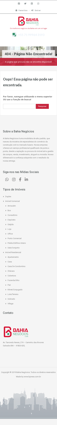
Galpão (11, 224)
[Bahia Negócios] (28, 21)
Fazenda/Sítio (13, 280)
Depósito (11, 220)
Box (9, 210)
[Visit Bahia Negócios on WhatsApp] (7, 180)
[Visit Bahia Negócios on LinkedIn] (26, 180)
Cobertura (12, 276)
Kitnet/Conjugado (15, 290)
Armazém (12, 206)
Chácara (11, 271)
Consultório (12, 215)
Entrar (37, 10)
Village (10, 303)
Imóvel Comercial (12, 201)
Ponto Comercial (14, 238)
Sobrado (11, 299)
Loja (9, 229)
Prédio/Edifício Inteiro (17, 243)
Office (10, 234)
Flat (9, 285)
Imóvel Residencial (13, 252)
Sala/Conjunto (14, 248)
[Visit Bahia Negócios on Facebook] (20, 180)
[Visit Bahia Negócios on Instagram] (13, 180)
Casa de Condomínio (16, 266)
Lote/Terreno (13, 294)
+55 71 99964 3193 (31, 35)
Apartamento (13, 257)
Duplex (8, 196)
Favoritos (23, 10)
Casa (10, 262)
